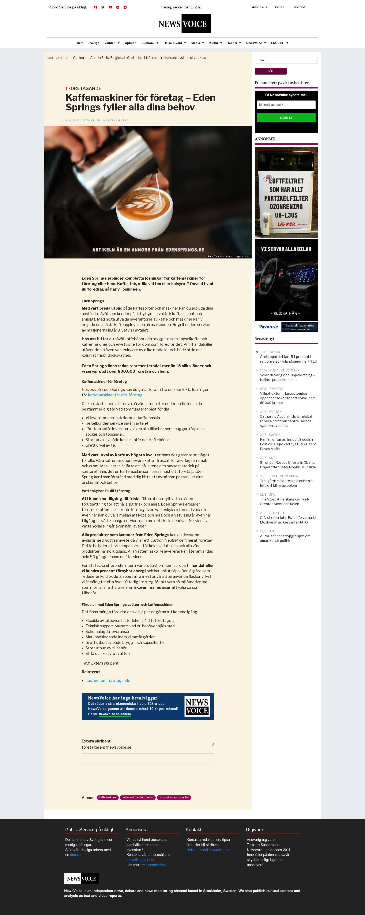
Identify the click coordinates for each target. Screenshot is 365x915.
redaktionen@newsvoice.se (208, 850)
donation (76, 855)
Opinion (130, 43)
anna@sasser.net (140, 860)
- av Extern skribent (114, 120)
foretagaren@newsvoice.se (106, 747)
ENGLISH (277, 43)
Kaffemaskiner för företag (138, 797)
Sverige (94, 43)
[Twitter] (103, 7)
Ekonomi (148, 43)
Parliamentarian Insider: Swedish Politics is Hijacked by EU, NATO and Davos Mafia (288, 444)
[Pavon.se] (286, 327)
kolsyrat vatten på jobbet (174, 797)
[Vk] (117, 7)
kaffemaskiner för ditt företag (115, 395)
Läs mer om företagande (108, 680)
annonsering (156, 865)
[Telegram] (125, 7)
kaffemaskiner (107, 797)
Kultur (213, 43)
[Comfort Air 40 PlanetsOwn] (286, 192)
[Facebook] (95, 7)
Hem (80, 43)
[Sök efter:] (286, 60)
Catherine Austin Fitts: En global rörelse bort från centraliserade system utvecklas (139, 58)
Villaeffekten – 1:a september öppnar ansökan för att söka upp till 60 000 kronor (288, 398)
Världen (110, 43)
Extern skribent (96, 741)
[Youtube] (110, 7)
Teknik (232, 43)
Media (195, 43)
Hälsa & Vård (173, 43)
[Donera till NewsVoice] (148, 706)
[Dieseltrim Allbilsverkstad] (286, 279)
